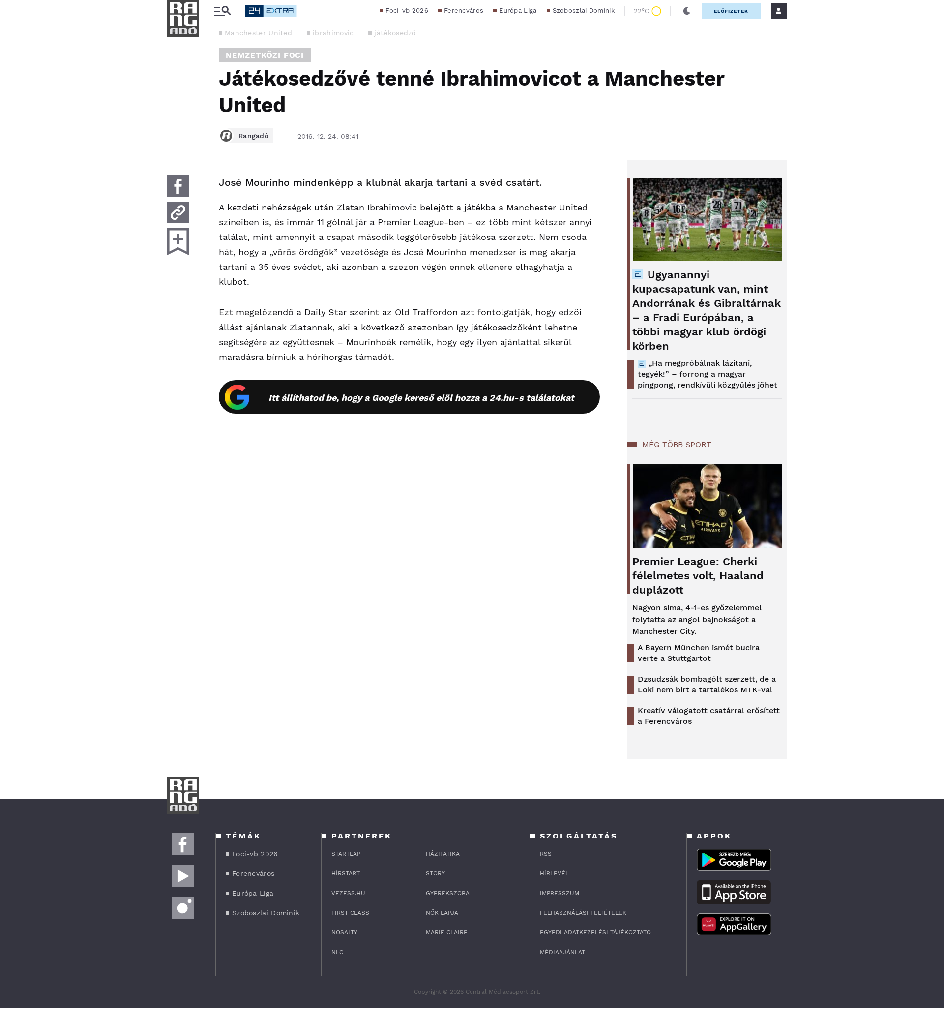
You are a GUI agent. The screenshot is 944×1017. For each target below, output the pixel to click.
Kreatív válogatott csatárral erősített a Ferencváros (709, 716)
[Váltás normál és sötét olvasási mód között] (687, 11)
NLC (337, 952)
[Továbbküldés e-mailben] (178, 212)
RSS (546, 853)
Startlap (345, 853)
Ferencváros (463, 10)
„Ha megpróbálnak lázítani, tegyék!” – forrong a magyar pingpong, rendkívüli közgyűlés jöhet (707, 374)
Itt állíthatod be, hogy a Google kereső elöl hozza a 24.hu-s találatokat (421, 397)
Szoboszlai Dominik (584, 10)
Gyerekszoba (448, 893)
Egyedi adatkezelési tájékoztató (595, 932)
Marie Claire (447, 932)
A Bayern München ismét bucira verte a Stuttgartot (699, 653)
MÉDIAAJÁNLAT (562, 952)
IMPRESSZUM (559, 893)
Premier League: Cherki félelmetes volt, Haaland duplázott (698, 575)
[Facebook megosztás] (178, 186)
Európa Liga (517, 10)
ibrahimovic (333, 33)
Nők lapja (442, 912)
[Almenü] (222, 11)
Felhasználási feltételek (583, 912)
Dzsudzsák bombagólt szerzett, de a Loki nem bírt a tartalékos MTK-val (707, 684)
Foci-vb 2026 (406, 10)
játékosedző (394, 33)
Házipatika (443, 853)
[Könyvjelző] (178, 241)
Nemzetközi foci (265, 55)
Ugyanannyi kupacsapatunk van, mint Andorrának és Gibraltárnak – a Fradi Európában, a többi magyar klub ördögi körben (706, 310)
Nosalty (344, 932)
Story (435, 873)
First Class (350, 912)
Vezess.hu (348, 893)
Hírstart (345, 873)
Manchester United (258, 33)
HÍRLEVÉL (554, 873)
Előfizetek (731, 11)
